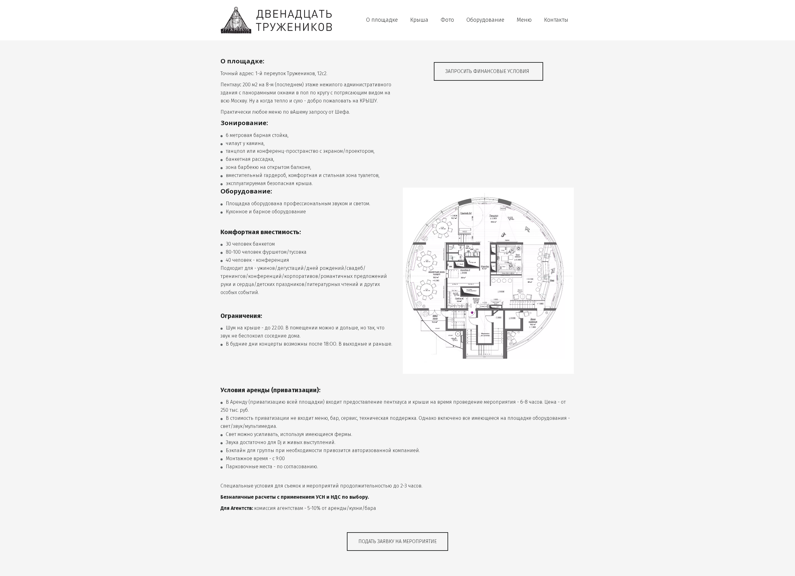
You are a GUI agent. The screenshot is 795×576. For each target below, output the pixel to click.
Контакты (556, 19)
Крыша (419, 19)
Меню (524, 19)
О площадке (382, 19)
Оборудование (485, 19)
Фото (447, 19)
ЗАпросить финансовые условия (488, 71)
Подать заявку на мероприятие (397, 541)
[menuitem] (382, 20)
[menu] (458, 20)
